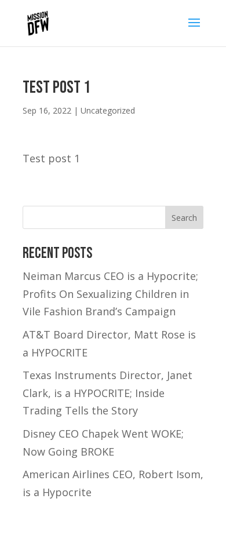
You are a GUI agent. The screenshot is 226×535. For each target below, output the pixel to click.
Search (184, 217)
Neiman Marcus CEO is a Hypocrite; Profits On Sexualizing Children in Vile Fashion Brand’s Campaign (110, 293)
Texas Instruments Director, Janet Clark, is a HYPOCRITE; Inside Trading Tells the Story (107, 392)
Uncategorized (108, 110)
